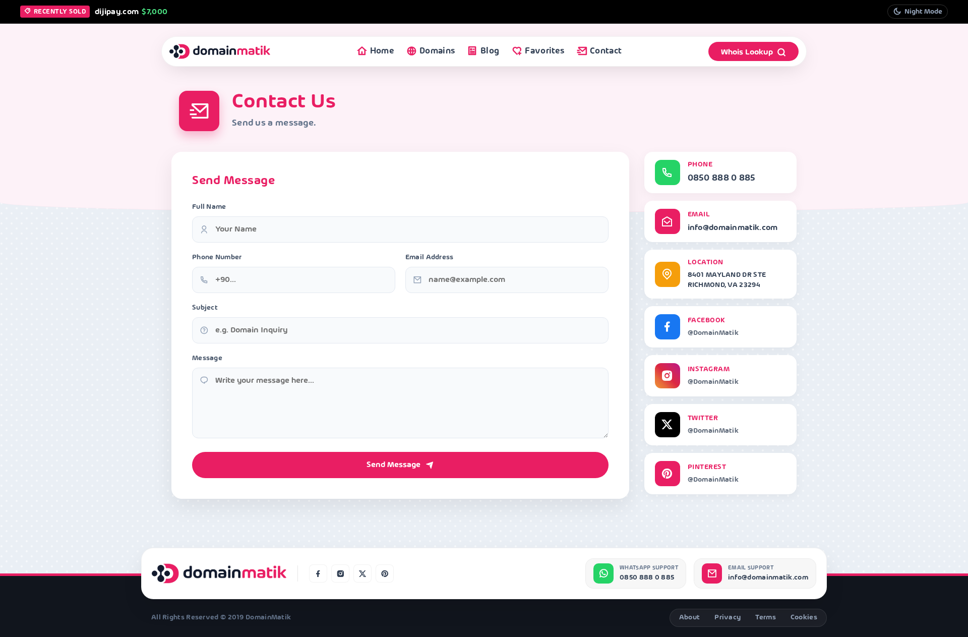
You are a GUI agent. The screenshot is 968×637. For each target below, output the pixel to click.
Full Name (209, 207)
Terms (765, 617)
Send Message (393, 465)
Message (207, 358)
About (689, 617)
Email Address (429, 257)
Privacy (727, 617)
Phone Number (217, 257)
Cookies (804, 617)
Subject (205, 308)
